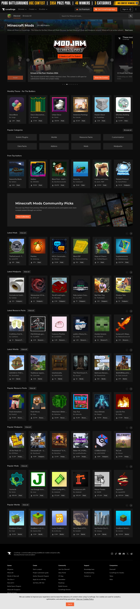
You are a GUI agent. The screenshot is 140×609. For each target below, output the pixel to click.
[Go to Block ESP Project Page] (80, 251)
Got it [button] (70, 604)
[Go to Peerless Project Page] (38, 251)
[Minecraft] (9, 16)
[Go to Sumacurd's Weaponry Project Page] (123, 328)
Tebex (111, 576)
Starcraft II (10, 583)
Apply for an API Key (39, 579)
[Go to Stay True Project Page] (80, 406)
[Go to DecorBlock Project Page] (16, 109)
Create (31, 9)
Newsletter (61, 579)
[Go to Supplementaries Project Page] (123, 251)
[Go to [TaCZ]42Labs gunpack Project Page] (38, 328)
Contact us (87, 576)
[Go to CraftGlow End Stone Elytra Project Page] (16, 328)
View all (23, 233)
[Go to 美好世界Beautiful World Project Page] (123, 367)
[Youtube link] (120, 553)
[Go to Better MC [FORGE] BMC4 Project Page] (80, 445)
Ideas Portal (62, 573)
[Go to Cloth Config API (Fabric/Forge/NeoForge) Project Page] (59, 484)
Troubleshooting (89, 573)
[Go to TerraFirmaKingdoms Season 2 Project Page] (59, 290)
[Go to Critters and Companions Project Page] (102, 174)
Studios (42, 9)
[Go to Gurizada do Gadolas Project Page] (16, 290)
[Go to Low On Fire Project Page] (123, 406)
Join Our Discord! (64, 569)
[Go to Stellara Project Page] (38, 174)
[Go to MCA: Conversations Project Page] (59, 251)
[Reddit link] (131, 553)
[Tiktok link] (116, 553)
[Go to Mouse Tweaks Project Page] (102, 484)
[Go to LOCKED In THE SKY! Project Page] (16, 367)
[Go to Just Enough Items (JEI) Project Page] (38, 484)
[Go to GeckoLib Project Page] (16, 484)
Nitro (111, 579)
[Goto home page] (9, 9)
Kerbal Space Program (14, 586)
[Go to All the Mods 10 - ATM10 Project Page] (16, 445)
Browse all (127, 130)
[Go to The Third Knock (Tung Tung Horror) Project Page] (80, 367)
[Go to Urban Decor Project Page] (59, 109)
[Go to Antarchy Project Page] (80, 174)
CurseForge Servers (64, 589)
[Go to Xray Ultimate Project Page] (102, 406)
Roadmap (61, 583)
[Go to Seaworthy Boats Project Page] (16, 174)
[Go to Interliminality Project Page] (59, 367)
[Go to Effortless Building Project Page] (123, 109)
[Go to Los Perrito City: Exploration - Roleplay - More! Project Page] (102, 523)
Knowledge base (89, 569)
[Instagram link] (112, 553)
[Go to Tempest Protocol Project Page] (123, 174)
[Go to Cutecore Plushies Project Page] (59, 328)
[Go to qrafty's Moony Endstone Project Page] (80, 328)
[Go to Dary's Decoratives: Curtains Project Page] (38, 109)
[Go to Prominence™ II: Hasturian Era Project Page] (59, 445)
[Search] (131, 16)
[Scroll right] (131, 233)
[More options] (136, 9)
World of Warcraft (13, 576)
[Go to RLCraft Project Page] (123, 445)
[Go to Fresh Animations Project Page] (16, 406)
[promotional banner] (70, 3)
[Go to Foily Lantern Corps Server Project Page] (80, 290)
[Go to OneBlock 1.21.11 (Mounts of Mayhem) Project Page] (38, 523)
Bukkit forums (62, 586)
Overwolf (112, 569)
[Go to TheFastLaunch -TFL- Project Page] (16, 251)
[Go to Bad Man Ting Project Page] (102, 290)
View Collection (96, 78)
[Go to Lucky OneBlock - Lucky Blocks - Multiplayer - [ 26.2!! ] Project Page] (59, 523)
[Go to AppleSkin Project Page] (123, 484)
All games (10, 569)
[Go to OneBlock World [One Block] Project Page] (123, 523)
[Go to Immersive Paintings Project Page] (80, 109)
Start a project (37, 569)
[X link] (127, 553)
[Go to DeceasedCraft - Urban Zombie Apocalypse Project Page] (38, 445)
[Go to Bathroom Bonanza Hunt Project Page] (102, 367)
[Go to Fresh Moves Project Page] (38, 406)
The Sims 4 (10, 579)
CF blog (60, 576)
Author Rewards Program (41, 576)
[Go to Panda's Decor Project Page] (102, 109)
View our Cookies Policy (85, 599)
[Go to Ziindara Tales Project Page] (123, 290)
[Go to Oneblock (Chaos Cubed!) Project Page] (16, 523)
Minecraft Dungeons (13, 589)
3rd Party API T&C (38, 583)
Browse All (27, 16)
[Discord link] (123, 553)
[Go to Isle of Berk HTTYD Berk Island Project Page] (80, 523)
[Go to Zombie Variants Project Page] (102, 328)
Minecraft (10, 573)
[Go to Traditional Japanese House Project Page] (38, 367)
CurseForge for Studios (117, 573)
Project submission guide (40, 573)
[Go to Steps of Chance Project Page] (102, 251)
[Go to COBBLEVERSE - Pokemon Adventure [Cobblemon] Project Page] (102, 445)
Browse (21, 9)
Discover (17, 16)
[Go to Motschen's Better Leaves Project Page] (59, 406)
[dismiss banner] (136, 3)
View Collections (23, 217)
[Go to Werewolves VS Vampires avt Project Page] (38, 290)
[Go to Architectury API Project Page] (80, 484)
